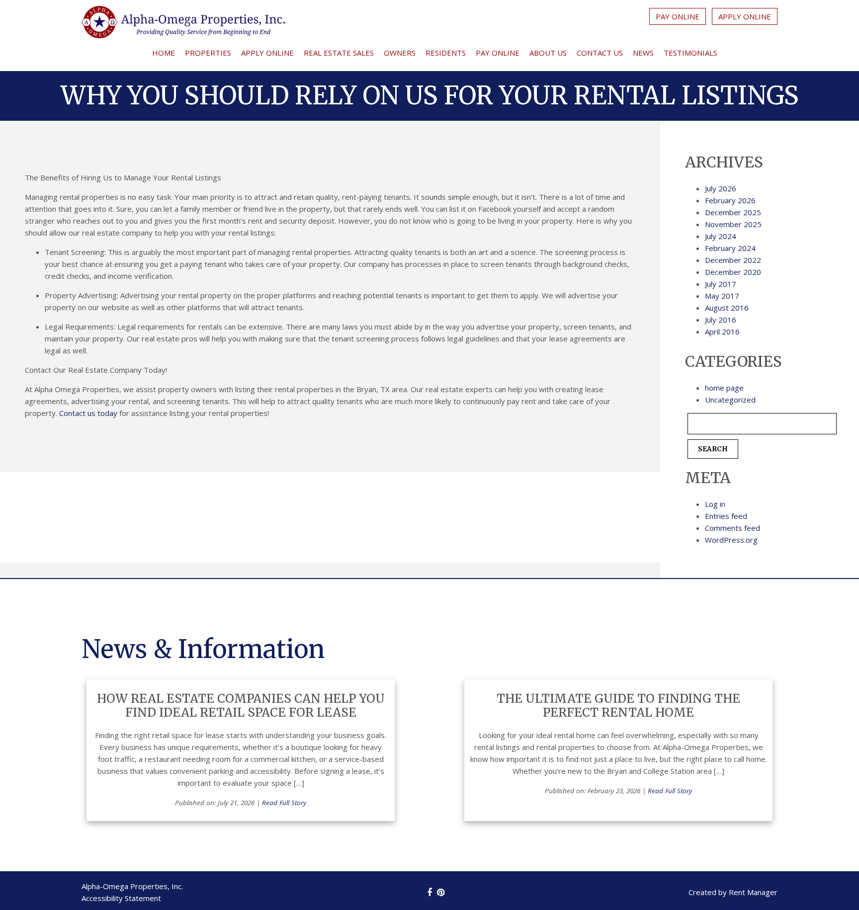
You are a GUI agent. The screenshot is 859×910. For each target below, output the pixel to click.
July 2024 (720, 236)
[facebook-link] (429, 892)
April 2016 (722, 331)
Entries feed (726, 516)
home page (724, 388)
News (643, 53)
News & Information (203, 649)
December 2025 (733, 212)
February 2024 (730, 248)
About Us (548, 53)
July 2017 (720, 284)
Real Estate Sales (339, 53)
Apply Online (744, 16)
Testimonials (690, 53)
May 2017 (722, 296)
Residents (446, 53)
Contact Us (600, 53)
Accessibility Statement (121, 898)
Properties (208, 53)
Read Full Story (284, 802)
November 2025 (733, 224)
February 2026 (730, 200)
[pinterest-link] (440, 892)
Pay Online (677, 16)
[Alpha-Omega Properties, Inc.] (184, 23)
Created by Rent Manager (732, 892)
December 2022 (733, 260)
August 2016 (727, 308)
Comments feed (732, 528)
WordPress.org (731, 540)
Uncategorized (730, 400)
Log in (715, 504)
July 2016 (720, 320)
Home (163, 53)
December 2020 (733, 272)
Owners (400, 53)
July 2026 (720, 188)
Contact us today (88, 413)
